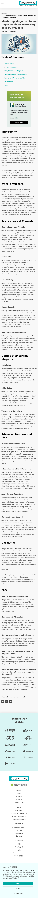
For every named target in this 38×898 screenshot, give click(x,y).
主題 (19, 844)
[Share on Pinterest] (10, 701)
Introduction (9, 63)
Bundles (19, 836)
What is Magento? (11, 67)
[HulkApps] (28, 3)
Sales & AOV (19, 810)
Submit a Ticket (19, 802)
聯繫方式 (19, 799)
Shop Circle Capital (19, 827)
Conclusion (9, 81)
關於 (19, 793)
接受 (18, 883)
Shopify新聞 (19, 847)
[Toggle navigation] (2, 3)
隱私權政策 (15, 878)
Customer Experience (19, 813)
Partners (19, 830)
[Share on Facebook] (2, 701)
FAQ (6, 85)
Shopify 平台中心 (19, 856)
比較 (19, 850)
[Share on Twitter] (6, 701)
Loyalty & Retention (19, 816)
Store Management (19, 819)
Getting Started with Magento (16, 74)
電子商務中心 (4, 14)
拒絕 (18, 888)
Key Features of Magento (14, 71)
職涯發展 (19, 796)
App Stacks (19, 833)
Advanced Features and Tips (15, 78)
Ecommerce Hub (19, 853)
